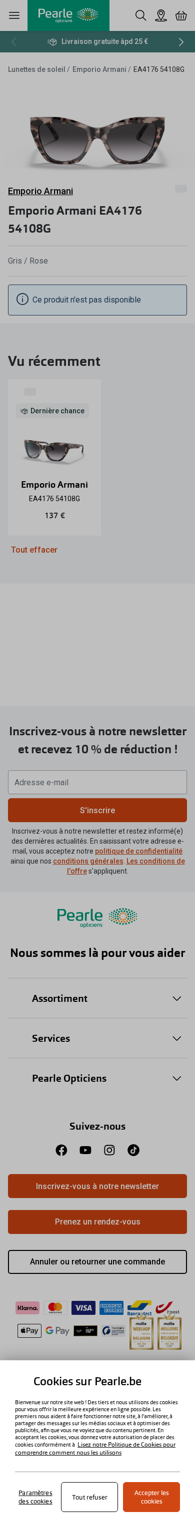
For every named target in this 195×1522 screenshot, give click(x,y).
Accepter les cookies (151, 1497)
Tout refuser (90, 1497)
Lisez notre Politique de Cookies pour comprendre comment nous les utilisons (95, 1449)
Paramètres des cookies (35, 1497)
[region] (97, 1441)
